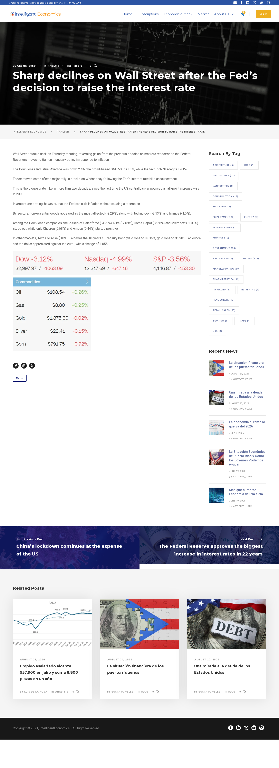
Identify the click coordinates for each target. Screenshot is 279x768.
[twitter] (254, 2)
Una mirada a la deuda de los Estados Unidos (246, 394)
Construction (225, 196)
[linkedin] (247, 2)
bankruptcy (223, 186)
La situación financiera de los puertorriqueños (246, 365)
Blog (144, 691)
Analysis (53, 65)
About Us (221, 14)
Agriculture (223, 165)
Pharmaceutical (226, 279)
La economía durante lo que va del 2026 (247, 424)
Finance (221, 237)
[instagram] (268, 2)
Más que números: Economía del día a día (246, 492)
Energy (251, 217)
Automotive (224, 175)
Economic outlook (178, 14)
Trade (244, 320)
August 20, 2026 (239, 403)
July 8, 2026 (236, 433)
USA (217, 331)
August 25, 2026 (32, 659)
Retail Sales (224, 310)
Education (222, 206)
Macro (78, 65)
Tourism (221, 320)
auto (249, 165)
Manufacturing (226, 269)
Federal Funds (225, 227)
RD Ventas (250, 289)
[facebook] (241, 2)
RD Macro (222, 289)
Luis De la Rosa (35, 691)
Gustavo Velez (242, 379)
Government (224, 248)
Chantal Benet (27, 65)
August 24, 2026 (239, 373)
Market (203, 14)
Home (127, 14)
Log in (263, 14)
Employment (223, 217)
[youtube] (261, 2)
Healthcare (223, 258)
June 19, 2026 (237, 471)
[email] (235, 2)
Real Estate (223, 300)
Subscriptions (148, 14)
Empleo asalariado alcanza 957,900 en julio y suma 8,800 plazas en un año (49, 672)
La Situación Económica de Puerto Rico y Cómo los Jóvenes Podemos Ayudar (247, 458)
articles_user (242, 476)
